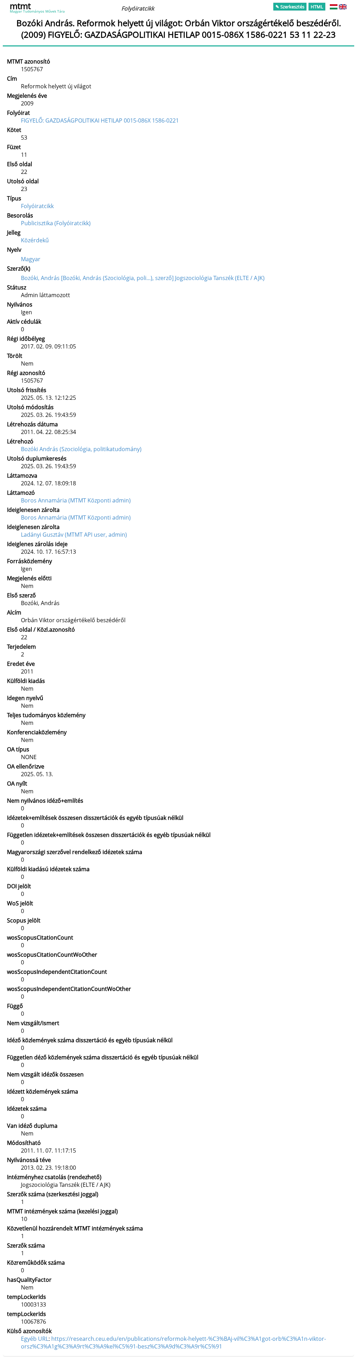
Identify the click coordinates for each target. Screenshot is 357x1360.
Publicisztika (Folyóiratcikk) (56, 223)
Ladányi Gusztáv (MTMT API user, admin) (74, 534)
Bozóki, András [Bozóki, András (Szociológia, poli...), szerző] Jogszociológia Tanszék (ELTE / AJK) (143, 278)
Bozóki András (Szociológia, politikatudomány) (81, 449)
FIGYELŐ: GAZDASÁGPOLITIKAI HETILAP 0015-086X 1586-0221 (100, 120)
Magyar (30, 259)
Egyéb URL (34, 1339)
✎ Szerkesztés (289, 6)
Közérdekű (35, 240)
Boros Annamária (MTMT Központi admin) (76, 500)
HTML (317, 6)
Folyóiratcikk (37, 206)
